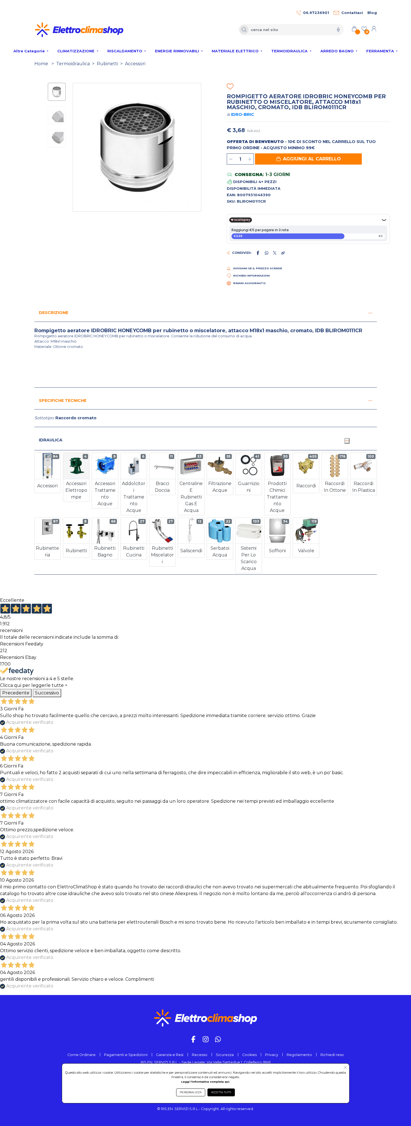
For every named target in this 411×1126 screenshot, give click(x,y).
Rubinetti (107, 63)
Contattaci (352, 13)
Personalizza (191, 1092)
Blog (372, 13)
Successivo (47, 693)
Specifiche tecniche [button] (62, 400)
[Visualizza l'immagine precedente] (198, 147)
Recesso (199, 1055)
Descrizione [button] (53, 312)
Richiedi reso (332, 1055)
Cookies (249, 1055)
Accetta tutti (221, 1092)
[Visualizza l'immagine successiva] (76, 147)
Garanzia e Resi (169, 1055)
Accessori (135, 63)
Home (41, 63)
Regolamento (299, 1055)
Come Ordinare (81, 1055)
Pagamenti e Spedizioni (126, 1055)
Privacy (271, 1055)
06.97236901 (316, 13)
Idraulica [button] (50, 440)
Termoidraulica (73, 63)
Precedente (15, 693)
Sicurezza (225, 1055)
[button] (308, 159)
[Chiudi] (346, 441)
